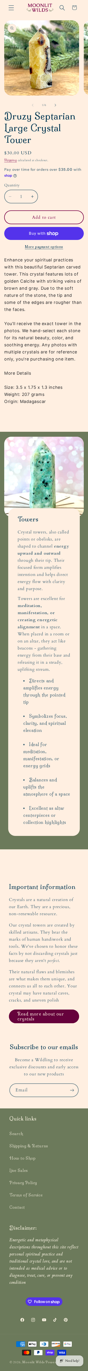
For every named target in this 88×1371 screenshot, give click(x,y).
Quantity (12, 185)
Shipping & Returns (28, 1145)
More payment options (44, 247)
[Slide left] (32, 105)
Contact (17, 1207)
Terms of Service (26, 1194)
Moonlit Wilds (33, 1362)
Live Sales (18, 1170)
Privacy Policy (23, 1182)
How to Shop (22, 1158)
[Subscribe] (72, 1090)
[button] (11, 7)
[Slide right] (55, 105)
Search (16, 1133)
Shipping (10, 160)
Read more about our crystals (40, 1016)
